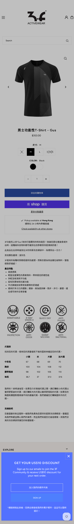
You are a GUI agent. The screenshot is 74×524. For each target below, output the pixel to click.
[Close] (69, 456)
